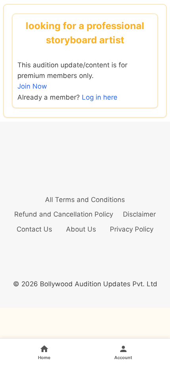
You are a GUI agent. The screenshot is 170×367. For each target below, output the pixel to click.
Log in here (99, 97)
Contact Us (34, 229)
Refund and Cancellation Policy (63, 214)
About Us (81, 229)
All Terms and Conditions (85, 200)
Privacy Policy (131, 229)
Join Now (32, 86)
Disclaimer (139, 214)
